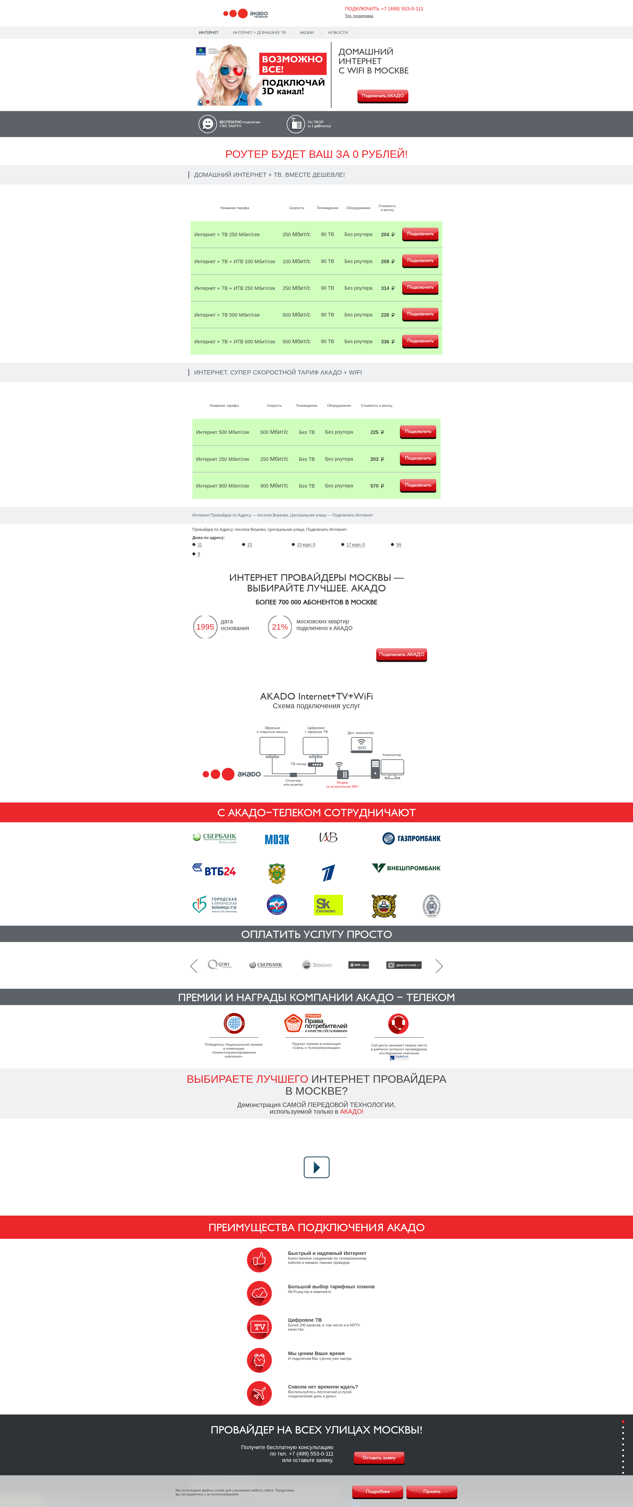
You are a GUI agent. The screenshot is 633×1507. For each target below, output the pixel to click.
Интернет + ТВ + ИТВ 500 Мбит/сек (234, 341)
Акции (307, 32)
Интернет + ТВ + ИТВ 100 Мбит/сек (234, 261)
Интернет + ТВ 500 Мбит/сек (227, 315)
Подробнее (378, 1491)
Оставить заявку (379, 1457)
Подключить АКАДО (383, 95)
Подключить (420, 233)
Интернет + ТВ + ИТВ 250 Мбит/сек (234, 288)
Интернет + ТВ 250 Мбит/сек (227, 234)
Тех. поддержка (359, 16)
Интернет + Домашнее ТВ (259, 32)
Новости (338, 32)
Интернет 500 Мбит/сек (222, 432)
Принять (432, 1491)
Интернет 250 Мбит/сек (222, 459)
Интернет (209, 32)
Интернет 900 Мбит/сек (222, 486)
